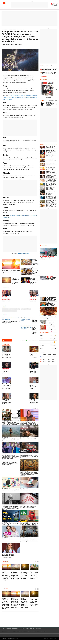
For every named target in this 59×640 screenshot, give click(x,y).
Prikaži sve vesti (44, 76)
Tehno (29, 631)
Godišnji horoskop (51, 100)
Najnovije (42, 65)
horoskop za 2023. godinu (26, 308)
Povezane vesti (5, 561)
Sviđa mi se (23, 340)
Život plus (11, 631)
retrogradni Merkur (16, 308)
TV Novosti (34, 631)
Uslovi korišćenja (43, 631)
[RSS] (56, 144)
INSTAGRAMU (21, 253)
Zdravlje (7, 631)
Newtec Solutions (50, 638)
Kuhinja (14, 631)
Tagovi (4, 306)
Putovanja (18, 631)
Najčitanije (47, 65)
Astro (56, 100)
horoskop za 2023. (6, 310)
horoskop (4, 308)
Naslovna (3, 631)
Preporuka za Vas (6, 287)
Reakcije (51, 65)
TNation (55, 638)
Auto (31, 631)
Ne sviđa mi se (32, 340)
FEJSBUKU (26, 253)
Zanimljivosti (25, 631)
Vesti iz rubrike (5, 588)
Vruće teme (5, 314)
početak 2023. (13, 310)
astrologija (9, 308)
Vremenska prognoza (44, 332)
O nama (38, 631)
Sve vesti (42, 144)
